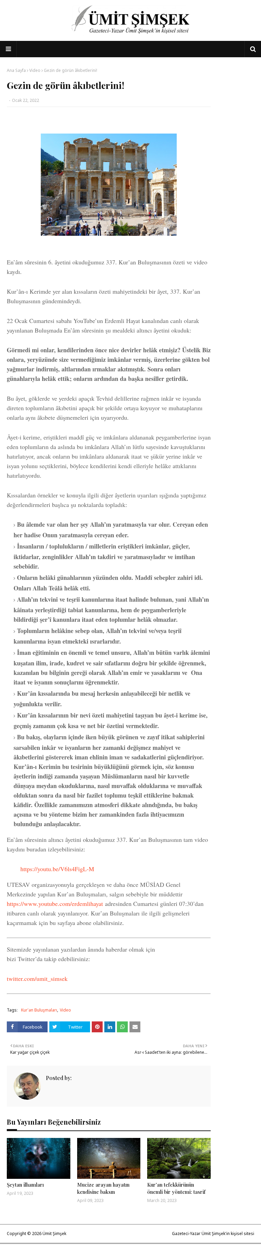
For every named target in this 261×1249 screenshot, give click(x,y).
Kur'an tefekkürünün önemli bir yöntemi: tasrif (176, 1188)
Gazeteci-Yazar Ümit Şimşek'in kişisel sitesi (213, 1233)
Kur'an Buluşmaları (39, 1010)
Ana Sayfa (16, 70)
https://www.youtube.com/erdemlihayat (55, 903)
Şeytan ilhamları (25, 1184)
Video (34, 70)
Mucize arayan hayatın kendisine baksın (103, 1188)
